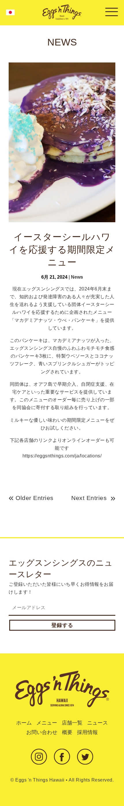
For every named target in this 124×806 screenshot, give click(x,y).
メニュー (46, 723)
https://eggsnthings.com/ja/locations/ (62, 455)
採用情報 (87, 732)
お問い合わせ (41, 732)
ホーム (24, 723)
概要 (67, 732)
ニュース (97, 723)
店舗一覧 (72, 723)
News (77, 277)
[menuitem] (10, 12)
